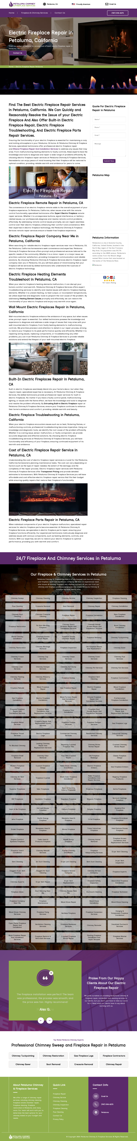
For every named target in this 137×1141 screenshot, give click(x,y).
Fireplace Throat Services (17, 734)
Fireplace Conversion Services (94, 913)
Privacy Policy (58, 1119)
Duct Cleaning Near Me (43, 892)
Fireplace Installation (94, 615)
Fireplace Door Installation (68, 711)
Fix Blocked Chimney (17, 746)
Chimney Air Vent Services (17, 778)
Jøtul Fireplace (17, 819)
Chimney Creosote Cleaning (43, 615)
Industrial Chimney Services (119, 734)
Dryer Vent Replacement (68, 882)
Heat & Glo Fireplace (17, 809)
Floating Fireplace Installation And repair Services (94, 937)
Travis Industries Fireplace (94, 829)
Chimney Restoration (17, 648)
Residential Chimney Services (94, 734)
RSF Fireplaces (17, 799)
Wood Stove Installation (94, 902)
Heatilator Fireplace (43, 799)
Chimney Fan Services (119, 668)
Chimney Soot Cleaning (17, 615)
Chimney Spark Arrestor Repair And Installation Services (68, 626)
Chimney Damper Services (43, 668)
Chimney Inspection (94, 598)
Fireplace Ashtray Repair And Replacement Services (119, 711)
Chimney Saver (120, 648)
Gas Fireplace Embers (119, 767)
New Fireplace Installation (119, 615)
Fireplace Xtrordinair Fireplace (120, 819)
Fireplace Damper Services (94, 723)
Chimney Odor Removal (43, 757)
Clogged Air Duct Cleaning (43, 872)
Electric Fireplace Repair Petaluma (29, 67)
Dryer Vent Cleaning (120, 852)
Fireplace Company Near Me (17, 902)
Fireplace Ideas (17, 892)
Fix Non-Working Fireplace (42, 626)
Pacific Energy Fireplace (42, 819)
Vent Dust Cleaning (94, 862)
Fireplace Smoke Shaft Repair (42, 638)
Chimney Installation (120, 606)
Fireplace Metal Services (17, 723)
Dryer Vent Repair (43, 882)
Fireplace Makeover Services (68, 925)
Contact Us (60, 13)
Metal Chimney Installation (17, 638)
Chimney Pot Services (94, 668)
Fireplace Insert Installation (17, 852)
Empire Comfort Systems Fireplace (17, 840)
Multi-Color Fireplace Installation (68, 778)
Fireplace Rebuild (17, 688)
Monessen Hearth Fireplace (43, 829)
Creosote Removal (43, 606)
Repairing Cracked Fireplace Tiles (68, 746)
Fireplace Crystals (43, 778)
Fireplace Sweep (68, 678)
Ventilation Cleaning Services (43, 925)
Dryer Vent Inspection (119, 862)
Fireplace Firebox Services (68, 723)
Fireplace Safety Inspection (94, 882)
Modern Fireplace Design (17, 767)
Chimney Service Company (94, 872)
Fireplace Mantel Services (119, 937)
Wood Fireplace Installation (120, 688)
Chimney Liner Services (17, 668)
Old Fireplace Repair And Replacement (94, 648)
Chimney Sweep (17, 598)
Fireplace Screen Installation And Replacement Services (119, 840)
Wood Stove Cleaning (119, 902)
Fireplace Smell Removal (17, 757)
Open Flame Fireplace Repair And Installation (17, 925)
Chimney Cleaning (43, 598)
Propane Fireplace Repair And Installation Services (17, 711)
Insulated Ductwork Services (120, 925)
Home (11, 13)
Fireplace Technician (119, 892)
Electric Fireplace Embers (94, 767)
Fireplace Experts (120, 872)
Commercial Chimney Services (68, 734)
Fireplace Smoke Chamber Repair (68, 638)
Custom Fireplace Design (43, 767)
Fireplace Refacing (94, 638)
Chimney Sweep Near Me (68, 892)
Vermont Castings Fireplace (120, 799)
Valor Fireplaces (43, 789)
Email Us (112, 4)
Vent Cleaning (17, 862)
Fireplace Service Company (68, 872)
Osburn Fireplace (68, 809)
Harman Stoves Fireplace (43, 809)
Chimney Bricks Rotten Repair (94, 746)
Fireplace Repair (68, 615)
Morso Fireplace (68, 829)
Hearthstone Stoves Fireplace (120, 829)
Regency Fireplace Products (119, 778)
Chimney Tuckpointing (119, 638)
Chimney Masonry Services (43, 678)
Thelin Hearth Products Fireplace (42, 840)
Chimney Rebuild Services (42, 852)
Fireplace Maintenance (43, 902)
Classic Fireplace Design (119, 757)
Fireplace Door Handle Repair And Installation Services (94, 711)
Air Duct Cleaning (43, 862)
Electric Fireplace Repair (94, 688)
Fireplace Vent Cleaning (94, 678)
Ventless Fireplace (68, 913)
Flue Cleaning (17, 606)
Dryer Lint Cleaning (68, 862)
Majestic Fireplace (94, 799)
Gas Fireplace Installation (17, 699)
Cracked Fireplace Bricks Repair (68, 937)
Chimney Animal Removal (94, 840)
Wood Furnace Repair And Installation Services (68, 699)
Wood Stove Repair (68, 902)
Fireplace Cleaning (119, 598)
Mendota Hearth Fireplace (68, 819)
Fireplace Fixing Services (43, 913)
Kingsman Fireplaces (94, 789)
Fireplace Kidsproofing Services (94, 852)
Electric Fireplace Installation (43, 699)
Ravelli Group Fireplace (68, 840)
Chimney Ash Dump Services (68, 668)
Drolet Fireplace (17, 829)
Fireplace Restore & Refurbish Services (43, 937)
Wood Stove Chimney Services (17, 913)
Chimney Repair (94, 606)
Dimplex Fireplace (94, 809)
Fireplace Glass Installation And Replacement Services (43, 711)
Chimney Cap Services (43, 658)
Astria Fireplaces (119, 789)
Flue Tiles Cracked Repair (68, 757)
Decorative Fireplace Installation (120, 882)
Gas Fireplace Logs (119, 723)
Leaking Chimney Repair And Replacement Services (43, 746)
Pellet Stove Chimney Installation (68, 767)
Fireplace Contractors (119, 678)
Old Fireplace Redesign (94, 757)
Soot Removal (68, 606)
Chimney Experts (17, 882)
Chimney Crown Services (17, 658)
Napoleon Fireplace (68, 799)
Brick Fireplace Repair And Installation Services (17, 937)
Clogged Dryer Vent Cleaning (17, 872)
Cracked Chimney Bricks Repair (120, 746)
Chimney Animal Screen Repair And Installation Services (94, 626)
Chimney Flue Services (119, 658)
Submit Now (109, 161)
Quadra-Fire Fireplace (120, 809)
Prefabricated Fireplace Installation (119, 699)
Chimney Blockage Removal (43, 648)
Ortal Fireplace (94, 819)
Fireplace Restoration (17, 626)
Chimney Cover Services (94, 658)
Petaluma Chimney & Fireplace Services (96, 1137)
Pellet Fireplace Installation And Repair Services (94, 778)
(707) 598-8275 (118, 13)
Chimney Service (68, 598)
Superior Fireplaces (17, 789)
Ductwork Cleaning (94, 892)
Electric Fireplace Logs (43, 734)
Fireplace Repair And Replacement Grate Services (43, 723)
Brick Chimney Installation (119, 626)
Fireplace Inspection (68, 648)
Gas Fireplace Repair (68, 688)
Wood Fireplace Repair (43, 688)
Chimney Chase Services (68, 658)
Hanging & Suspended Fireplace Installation (119, 913)
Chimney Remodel (94, 925)
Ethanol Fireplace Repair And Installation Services (94, 699)
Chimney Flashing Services (17, 678)
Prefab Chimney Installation (68, 852)
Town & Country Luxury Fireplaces (68, 789)
